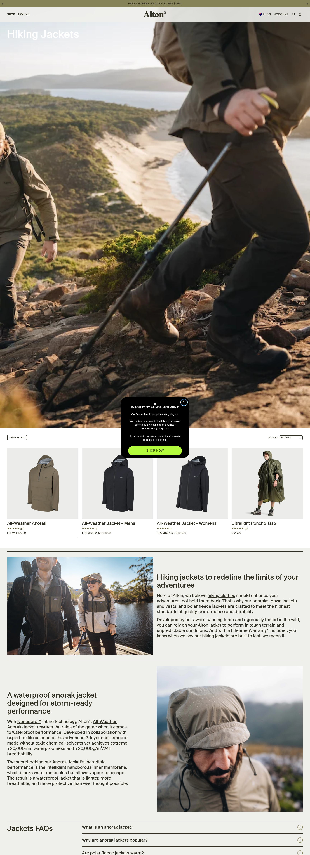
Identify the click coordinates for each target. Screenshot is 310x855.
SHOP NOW (155, 450)
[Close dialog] (184, 402)
